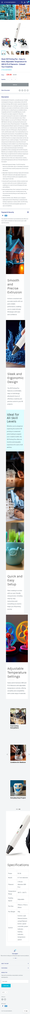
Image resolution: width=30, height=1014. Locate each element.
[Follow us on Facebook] (2, 999)
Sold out (15, 84)
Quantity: (3, 79)
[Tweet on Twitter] (25, 90)
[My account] (24, 2)
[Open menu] (2, 2)
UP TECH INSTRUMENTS (6, 69)
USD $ (3, 992)
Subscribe (6, 985)
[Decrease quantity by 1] (8, 79)
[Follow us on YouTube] (5, 999)
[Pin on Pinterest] (22, 90)
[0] (27, 2)
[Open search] (22, 2)
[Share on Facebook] (20, 90)
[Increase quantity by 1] (15, 79)
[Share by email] (28, 90)
